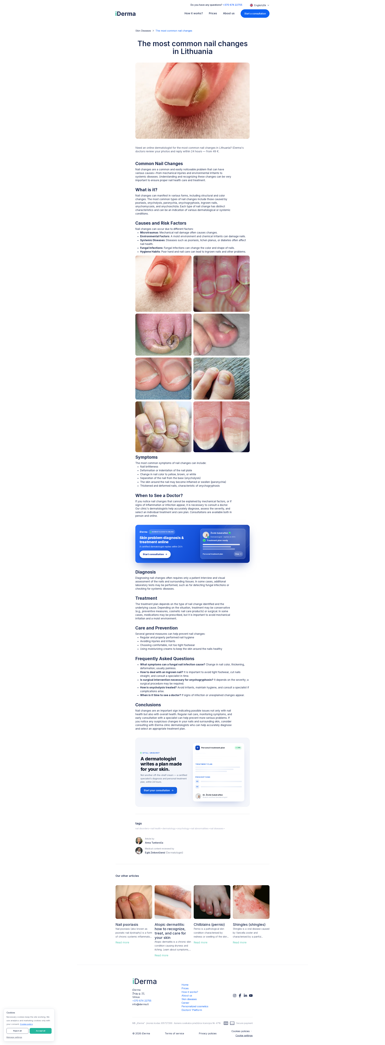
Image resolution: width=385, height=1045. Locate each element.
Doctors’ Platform (192, 1009)
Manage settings (14, 1037)
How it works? (190, 991)
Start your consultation (157, 790)
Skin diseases (189, 999)
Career (185, 1002)
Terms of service (174, 1033)
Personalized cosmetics (195, 1006)
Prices (185, 988)
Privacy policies (208, 1033)
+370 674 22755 (232, 4)
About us (187, 995)
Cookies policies (240, 1031)
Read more (122, 942)
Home (185, 984)
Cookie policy (26, 1024)
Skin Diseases (143, 30)
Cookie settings (244, 1035)
